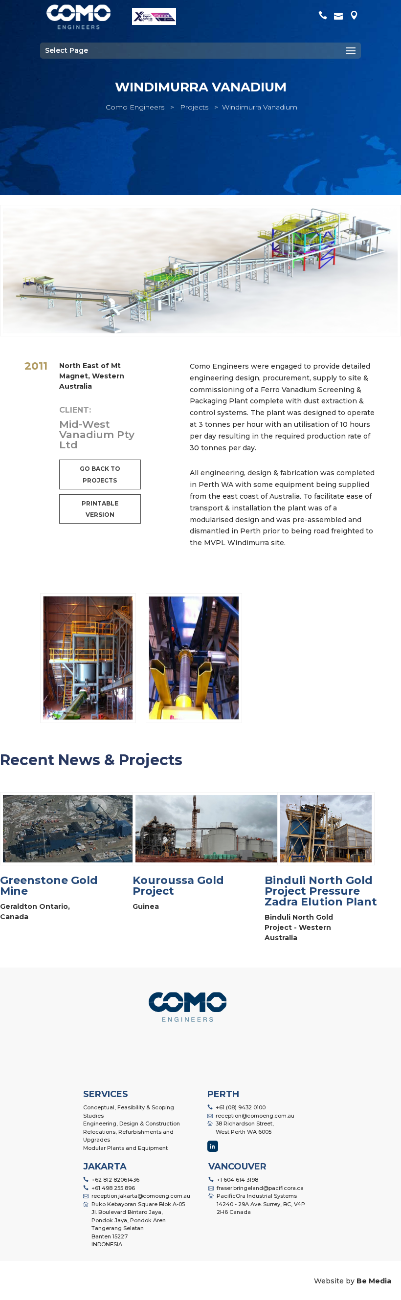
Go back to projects (100, 474)
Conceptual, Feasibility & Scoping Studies (128, 1111)
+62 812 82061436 (115, 1179)
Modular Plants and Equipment (125, 1148)
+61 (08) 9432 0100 (241, 1107)
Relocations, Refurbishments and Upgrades (128, 1136)
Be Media (373, 1281)
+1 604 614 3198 (237, 1179)
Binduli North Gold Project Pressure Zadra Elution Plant (321, 891)
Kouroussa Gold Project (178, 886)
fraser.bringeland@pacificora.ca (260, 1188)
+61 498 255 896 (113, 1188)
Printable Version (100, 509)
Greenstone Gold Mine (49, 886)
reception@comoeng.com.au (255, 1115)
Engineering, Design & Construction (131, 1123)
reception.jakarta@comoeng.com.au (140, 1195)
